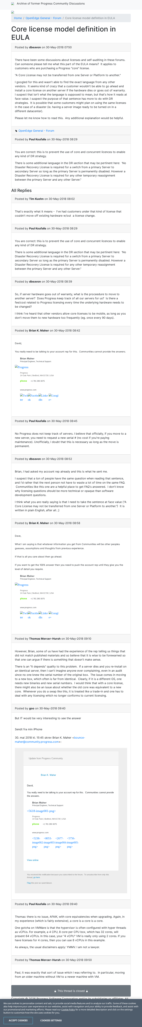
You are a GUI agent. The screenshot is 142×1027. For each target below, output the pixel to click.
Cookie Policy (68, 1009)
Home (18, 18)
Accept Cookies (18, 1020)
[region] (71, 1013)
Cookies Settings (51, 1020)
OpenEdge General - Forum (43, 18)
